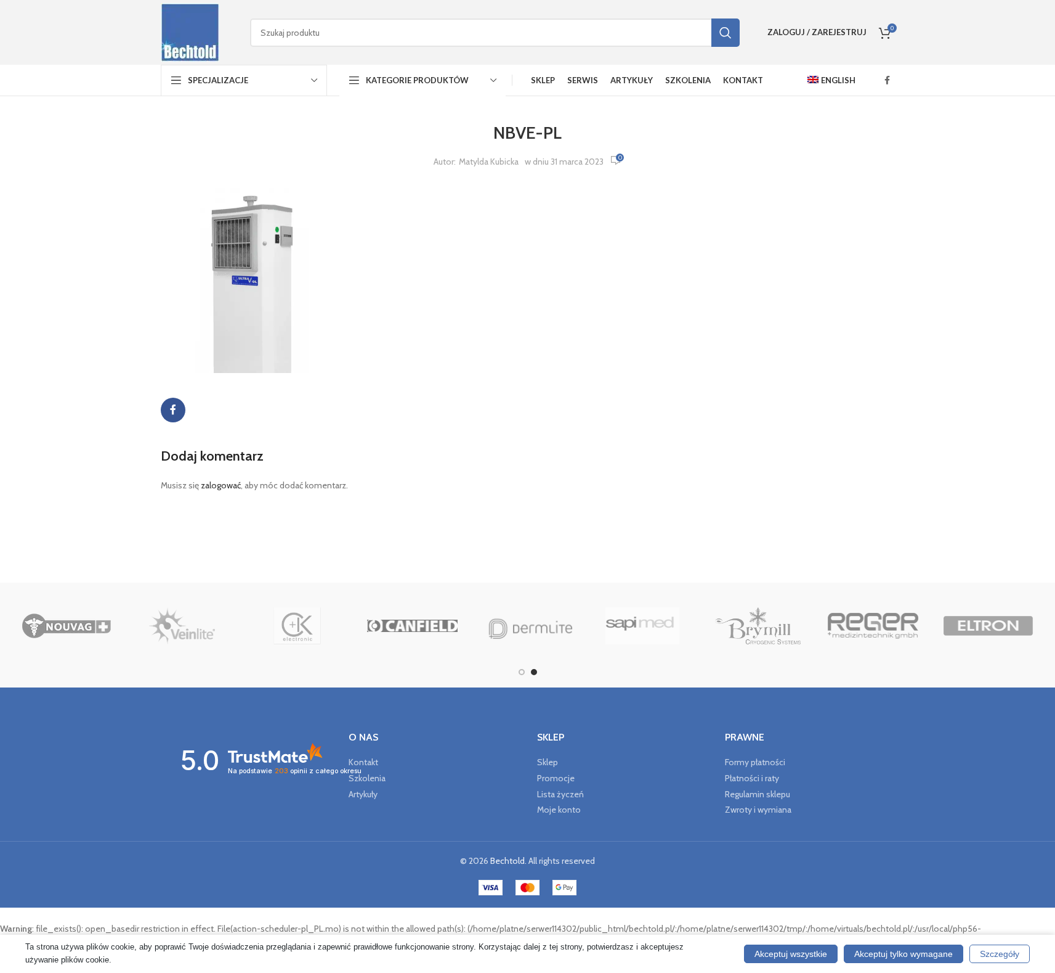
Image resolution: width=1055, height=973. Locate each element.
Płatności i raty (752, 778)
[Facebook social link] (887, 80)
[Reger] (873, 626)
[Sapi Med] (642, 626)
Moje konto (559, 809)
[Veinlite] (182, 626)
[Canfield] (412, 626)
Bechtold (507, 860)
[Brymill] (757, 626)
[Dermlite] (527, 626)
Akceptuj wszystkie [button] (790, 954)
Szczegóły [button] (999, 954)
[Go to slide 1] (522, 672)
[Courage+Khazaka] (297, 626)
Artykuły (363, 794)
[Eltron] (988, 626)
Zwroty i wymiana (758, 809)
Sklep (547, 762)
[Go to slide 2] (534, 672)
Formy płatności (755, 762)
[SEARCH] (725, 32)
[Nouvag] (66, 626)
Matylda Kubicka (489, 161)
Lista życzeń (560, 794)
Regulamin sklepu (757, 794)
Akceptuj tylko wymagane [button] (903, 954)
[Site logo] (190, 31)
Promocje (556, 778)
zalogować (221, 485)
